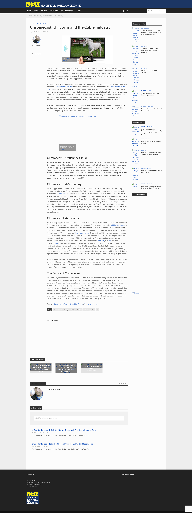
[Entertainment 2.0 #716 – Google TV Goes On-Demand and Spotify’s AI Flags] (135, 35)
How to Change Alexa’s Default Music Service (151, 171)
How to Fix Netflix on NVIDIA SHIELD (151, 142)
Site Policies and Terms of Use (39, 482)
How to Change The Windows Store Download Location (151, 153)
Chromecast (58, 310)
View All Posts (122, 383)
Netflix (79, 310)
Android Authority (91, 304)
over (57, 87)
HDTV (73, 310)
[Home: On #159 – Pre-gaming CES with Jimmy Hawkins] (135, 55)
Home (29, 11)
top (63, 87)
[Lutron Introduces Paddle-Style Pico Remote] (135, 111)
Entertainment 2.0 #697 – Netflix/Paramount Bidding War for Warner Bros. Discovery (66, 368)
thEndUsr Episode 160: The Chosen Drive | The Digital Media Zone (62, 444)
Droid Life (73, 304)
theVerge (57, 304)
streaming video (89, 310)
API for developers (118, 225)
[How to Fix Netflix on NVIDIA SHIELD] (135, 142)
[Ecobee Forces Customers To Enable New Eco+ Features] (135, 185)
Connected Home (56, 11)
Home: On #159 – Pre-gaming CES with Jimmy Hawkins (149, 50)
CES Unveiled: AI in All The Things (150, 71)
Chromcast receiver (81, 233)
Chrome (55, 243)
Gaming (44, 11)
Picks (78, 11)
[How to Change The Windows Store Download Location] (135, 157)
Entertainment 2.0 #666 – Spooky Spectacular (150, 94)
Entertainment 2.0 (147, 28)
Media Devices (145, 139)
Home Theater (35, 23)
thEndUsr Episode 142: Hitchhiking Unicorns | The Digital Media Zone (64, 430)
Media (36, 11)
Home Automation (147, 106)
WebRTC (62, 194)
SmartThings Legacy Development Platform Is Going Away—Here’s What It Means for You (151, 132)
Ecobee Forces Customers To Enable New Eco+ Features (151, 187)
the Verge (65, 304)
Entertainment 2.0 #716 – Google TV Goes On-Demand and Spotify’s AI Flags (151, 32)
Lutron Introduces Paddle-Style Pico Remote (151, 109)
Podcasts (69, 11)
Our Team (32, 480)
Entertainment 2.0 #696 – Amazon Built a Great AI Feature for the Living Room (41, 368)
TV (97, 310)
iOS (110, 241)
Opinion (45, 23)
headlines (69, 87)
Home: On (144, 46)
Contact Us (33, 487)
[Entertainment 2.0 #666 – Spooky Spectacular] (135, 96)
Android (101, 241)
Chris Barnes (36, 45)
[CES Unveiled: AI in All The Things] (135, 77)
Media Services (146, 168)
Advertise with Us (35, 485)
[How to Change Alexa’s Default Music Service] (135, 174)
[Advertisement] (87, 336)
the (61, 87)
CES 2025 (144, 68)
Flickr (68, 58)
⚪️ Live (125, 11)
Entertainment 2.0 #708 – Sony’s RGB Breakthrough (92, 368)
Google (65, 60)
